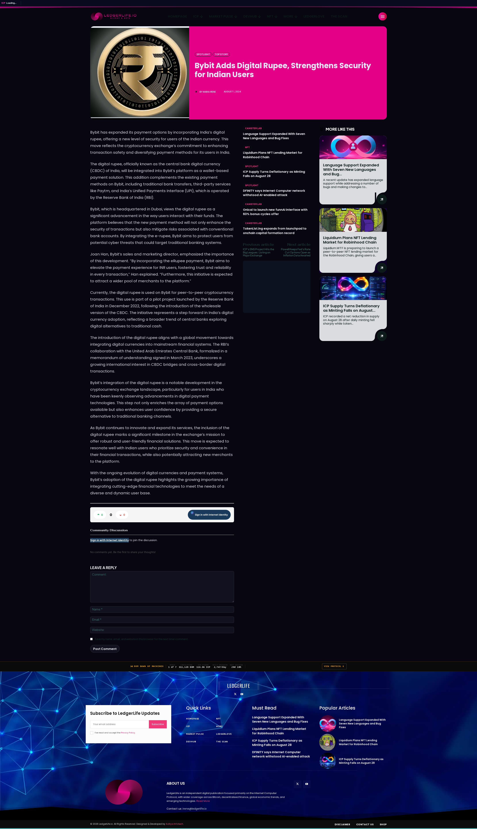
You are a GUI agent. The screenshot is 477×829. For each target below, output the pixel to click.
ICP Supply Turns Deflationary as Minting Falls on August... (351, 308)
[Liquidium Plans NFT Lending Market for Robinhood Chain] (353, 220)
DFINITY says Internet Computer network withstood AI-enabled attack (274, 193)
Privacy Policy (128, 732)
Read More (203, 801)
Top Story (221, 54)
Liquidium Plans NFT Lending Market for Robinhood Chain (350, 240)
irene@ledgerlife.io (195, 809)
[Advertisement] (276, 287)
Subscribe (158, 724)
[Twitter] (235, 694)
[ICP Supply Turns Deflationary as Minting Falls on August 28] (353, 288)
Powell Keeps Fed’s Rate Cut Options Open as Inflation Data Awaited (295, 252)
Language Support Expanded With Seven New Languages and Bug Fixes (274, 136)
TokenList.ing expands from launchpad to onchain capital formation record (275, 230)
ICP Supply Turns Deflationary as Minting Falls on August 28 (277, 742)
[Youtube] (241, 694)
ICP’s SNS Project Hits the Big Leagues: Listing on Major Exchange (258, 252)
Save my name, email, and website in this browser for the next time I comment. (142, 639)
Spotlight (203, 54)
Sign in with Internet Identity (211, 514)
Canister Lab (253, 128)
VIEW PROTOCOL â (334, 666)
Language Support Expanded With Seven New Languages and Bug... (351, 169)
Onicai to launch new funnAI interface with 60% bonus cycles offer (275, 212)
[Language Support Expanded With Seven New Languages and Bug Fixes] (353, 147)
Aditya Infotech (174, 823)
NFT (247, 147)
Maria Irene (209, 92)
